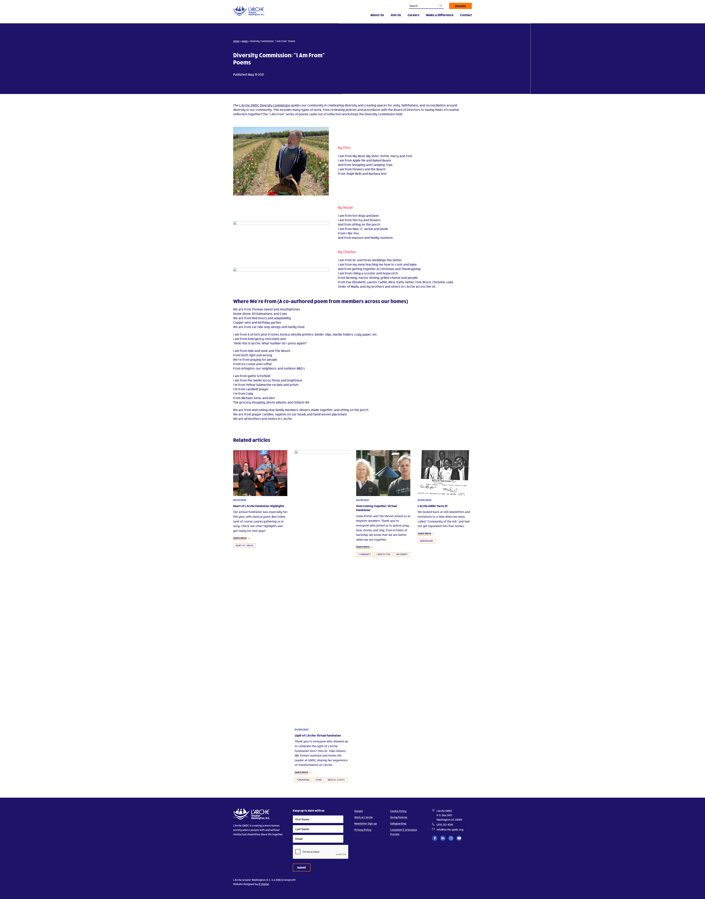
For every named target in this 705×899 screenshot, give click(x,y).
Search (441, 5)
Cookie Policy (398, 811)
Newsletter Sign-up (365, 823)
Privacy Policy (362, 829)
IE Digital (263, 884)
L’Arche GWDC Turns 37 (433, 506)
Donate (460, 6)
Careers (413, 15)
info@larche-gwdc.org (450, 829)
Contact (466, 15)
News (245, 41)
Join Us (396, 15)
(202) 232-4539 (445, 824)
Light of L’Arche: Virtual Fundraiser (318, 735)
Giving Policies (398, 817)
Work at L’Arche (363, 817)
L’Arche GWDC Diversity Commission (264, 105)
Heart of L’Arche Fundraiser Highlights (258, 506)
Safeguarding (398, 823)
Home (236, 41)
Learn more (240, 537)
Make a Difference (439, 15)
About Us (377, 15)
